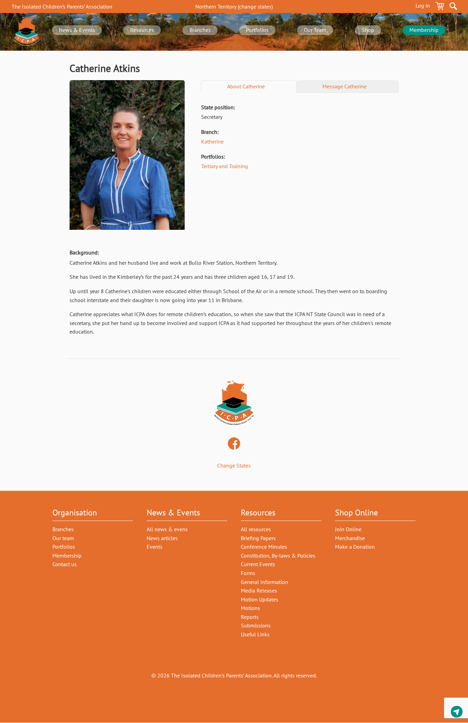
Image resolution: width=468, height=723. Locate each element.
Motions (250, 607)
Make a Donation (355, 546)
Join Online (348, 529)
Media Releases (259, 590)
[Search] (453, 7)
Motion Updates (259, 599)
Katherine (212, 141)
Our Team (315, 29)
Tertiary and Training (224, 166)
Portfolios (257, 29)
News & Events (77, 29)
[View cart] (439, 7)
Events (154, 546)
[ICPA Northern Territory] (26, 31)
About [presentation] (246, 86)
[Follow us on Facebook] (234, 444)
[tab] (249, 86)
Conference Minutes (264, 546)
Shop (368, 29)
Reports (250, 616)
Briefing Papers (258, 538)
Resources (142, 29)
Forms (248, 573)
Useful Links (255, 634)
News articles (162, 538)
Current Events (258, 564)
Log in (423, 5)
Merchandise (350, 538)
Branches (200, 29)
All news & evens (167, 529)
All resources (256, 529)
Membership (424, 29)
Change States (234, 465)
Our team (63, 538)
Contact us (457, 713)
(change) (234, 6)
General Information (264, 581)
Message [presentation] (344, 86)
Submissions (256, 625)
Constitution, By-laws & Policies (278, 555)
